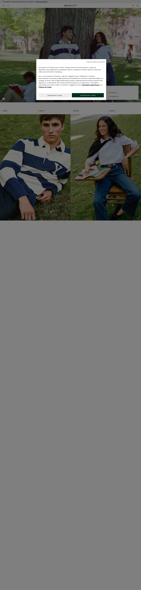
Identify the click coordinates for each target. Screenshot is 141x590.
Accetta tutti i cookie (87, 95)
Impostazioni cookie (54, 95)
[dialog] (71, 79)
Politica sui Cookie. (45, 87)
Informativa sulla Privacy (90, 85)
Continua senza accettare (95, 62)
